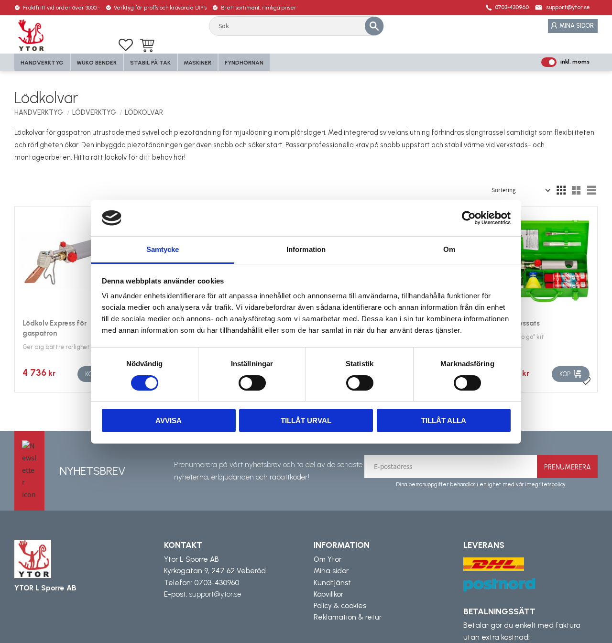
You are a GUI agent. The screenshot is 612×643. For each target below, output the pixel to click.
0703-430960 (512, 7)
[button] (126, 45)
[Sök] (374, 26)
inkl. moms (575, 61)
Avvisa (168, 420)
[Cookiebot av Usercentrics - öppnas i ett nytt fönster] (469, 218)
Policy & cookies (340, 605)
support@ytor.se (568, 7)
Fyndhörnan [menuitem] (244, 62)
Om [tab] (449, 249)
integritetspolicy (545, 484)
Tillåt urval (306, 420)
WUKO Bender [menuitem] (96, 62)
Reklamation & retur (348, 617)
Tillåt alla (443, 420)
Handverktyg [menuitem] (42, 62)
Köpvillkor (328, 594)
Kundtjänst (332, 582)
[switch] (252, 383)
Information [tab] (306, 249)
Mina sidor (331, 571)
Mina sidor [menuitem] (576, 25)
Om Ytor (327, 559)
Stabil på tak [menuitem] (150, 62)
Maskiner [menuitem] (197, 62)
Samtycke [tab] (162, 249)
